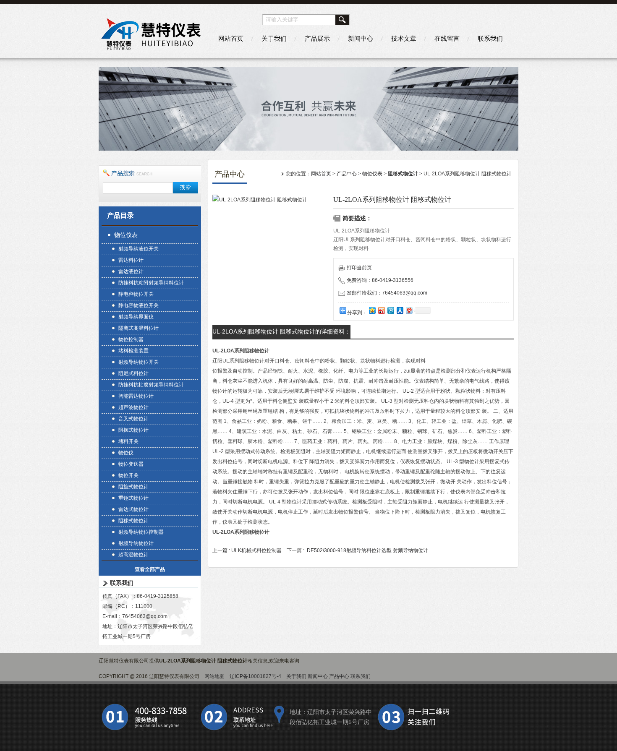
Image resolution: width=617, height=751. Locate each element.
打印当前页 (359, 268)
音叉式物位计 (133, 419)
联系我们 (490, 38)
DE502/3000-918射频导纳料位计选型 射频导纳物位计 (367, 550)
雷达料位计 (131, 260)
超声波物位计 (133, 407)
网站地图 (214, 676)
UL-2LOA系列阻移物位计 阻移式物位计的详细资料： (281, 331)
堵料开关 (128, 441)
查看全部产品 (150, 569)
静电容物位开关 (136, 294)
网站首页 (230, 38)
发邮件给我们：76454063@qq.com (387, 293)
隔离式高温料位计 (138, 328)
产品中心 (347, 174)
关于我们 (274, 38)
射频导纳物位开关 (138, 362)
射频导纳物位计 (136, 543)
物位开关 (128, 475)
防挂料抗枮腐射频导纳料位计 (151, 385)
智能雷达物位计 (136, 396)
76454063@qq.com (144, 616)
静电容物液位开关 (138, 305)
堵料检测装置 (133, 351)
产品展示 (317, 38)
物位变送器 (131, 464)
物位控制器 (131, 339)
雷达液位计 (131, 271)
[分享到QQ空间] (371, 310)
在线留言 (447, 38)
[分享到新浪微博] (381, 310)
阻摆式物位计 (133, 430)
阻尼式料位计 (133, 373)
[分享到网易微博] (408, 310)
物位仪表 (126, 235)
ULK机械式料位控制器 (256, 550)
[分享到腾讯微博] (390, 310)
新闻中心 (360, 38)
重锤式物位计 (133, 498)
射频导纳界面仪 (136, 317)
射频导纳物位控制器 (141, 532)
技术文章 (403, 38)
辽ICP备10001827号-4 (255, 676)
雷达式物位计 (133, 509)
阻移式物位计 (133, 521)
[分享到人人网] (399, 310)
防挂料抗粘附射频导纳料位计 (151, 283)
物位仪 (125, 453)
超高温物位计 (133, 555)
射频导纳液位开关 (138, 249)
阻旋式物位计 (133, 487)
